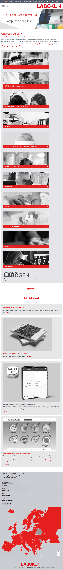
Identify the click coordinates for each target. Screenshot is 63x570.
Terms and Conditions (38, 567)
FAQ (55, 567)
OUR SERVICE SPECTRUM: (18, 15)
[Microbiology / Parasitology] (26, 160)
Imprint (29, 567)
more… (6, 464)
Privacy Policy (49, 567)
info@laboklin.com (53, 1)
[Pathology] (26, 180)
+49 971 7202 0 (18, 1)
